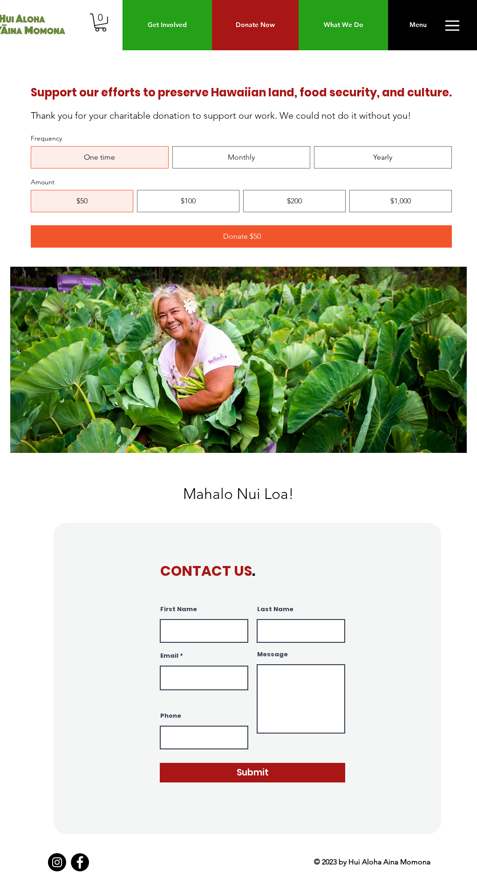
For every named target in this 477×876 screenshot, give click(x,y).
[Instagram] (57, 862)
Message (272, 654)
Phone (170, 716)
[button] (100, 22)
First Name (178, 609)
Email (169, 656)
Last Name (275, 609)
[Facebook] (80, 862)
